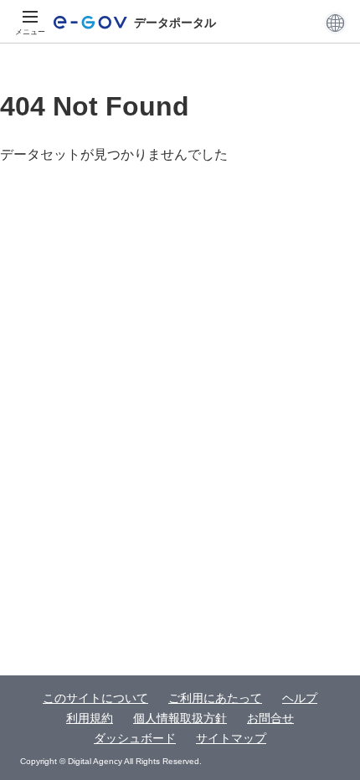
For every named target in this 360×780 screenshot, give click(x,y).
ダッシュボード (135, 738)
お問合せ (270, 718)
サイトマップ (231, 738)
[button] (335, 22)
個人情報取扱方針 (180, 718)
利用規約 (89, 718)
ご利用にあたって (215, 698)
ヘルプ (299, 698)
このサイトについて (95, 698)
